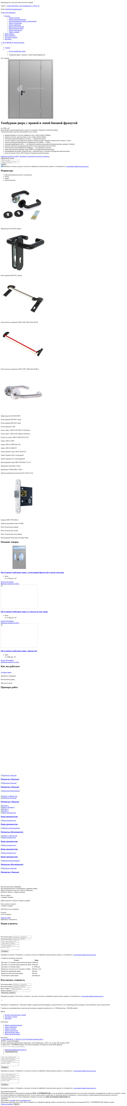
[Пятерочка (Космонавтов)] (10, 791)
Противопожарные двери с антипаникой (22, 21)
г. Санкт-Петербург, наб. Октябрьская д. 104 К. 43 (22, 6)
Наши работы (9, 34)
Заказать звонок (19, 42)
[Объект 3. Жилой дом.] (9, 796)
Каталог (7, 16)
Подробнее (10, 582)
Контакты (8, 39)
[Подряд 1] (5, 805)
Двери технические (15, 23)
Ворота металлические (16, 26)
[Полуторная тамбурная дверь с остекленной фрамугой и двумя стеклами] (19, 568)
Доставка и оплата (11, 37)
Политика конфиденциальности (15, 1050)
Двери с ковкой (14, 32)
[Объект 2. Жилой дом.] (9, 836)
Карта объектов (10, 35)
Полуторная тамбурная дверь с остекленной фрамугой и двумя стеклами (32, 572)
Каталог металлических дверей (15, 1015)
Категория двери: (7, 937)
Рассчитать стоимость (42, 156)
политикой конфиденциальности (77, 166)
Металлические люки (16, 28)
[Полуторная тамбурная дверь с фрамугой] (19, 647)
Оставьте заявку (6, 672)
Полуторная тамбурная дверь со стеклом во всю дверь (24, 612)
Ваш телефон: (5, 988)
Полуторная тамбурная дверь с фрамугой (19, 651)
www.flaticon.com (24, 1100)
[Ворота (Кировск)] (7, 807)
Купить (4, 164)
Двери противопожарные (17, 19)
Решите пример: (6, 990)
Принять (16, 1104)
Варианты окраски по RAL (10, 156)
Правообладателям (11, 1051)
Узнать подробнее (7, 1104)
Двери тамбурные (15, 25)
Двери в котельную (15, 30)
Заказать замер (6, 918)
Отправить (5, 951)
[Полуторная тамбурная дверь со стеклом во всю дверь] (19, 608)
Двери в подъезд (14, 18)
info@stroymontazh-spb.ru (13, 9)
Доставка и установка (27, 156)
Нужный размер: (6, 939)
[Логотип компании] (8, 12)
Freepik (12, 1100)
